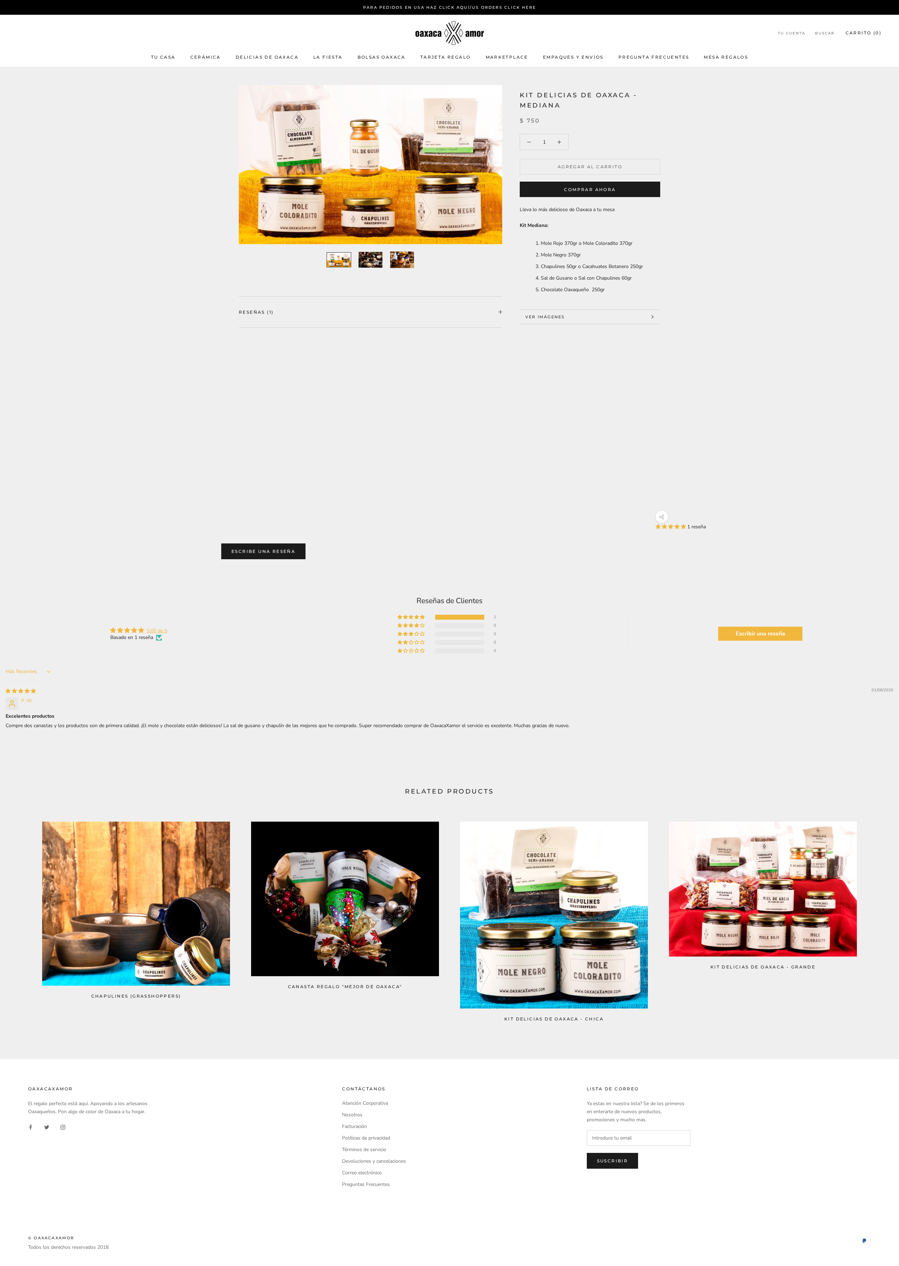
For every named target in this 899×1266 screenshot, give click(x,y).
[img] (21, 691)
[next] (877, 918)
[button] (671, 526)
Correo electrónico (362, 1172)
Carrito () (863, 33)
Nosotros (352, 1114)
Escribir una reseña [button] (760, 634)
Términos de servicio (364, 1149)
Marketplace (507, 57)
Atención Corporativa (365, 1103)
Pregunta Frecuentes (653, 57)
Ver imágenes (545, 316)
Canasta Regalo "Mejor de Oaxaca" (345, 986)
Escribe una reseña (263, 551)
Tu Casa (163, 57)
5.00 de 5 (157, 630)
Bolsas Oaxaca (381, 57)
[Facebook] (30, 1127)
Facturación (354, 1126)
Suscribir (612, 1160)
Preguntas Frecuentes (366, 1184)
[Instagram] (62, 1127)
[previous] (22, 918)
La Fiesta (328, 57)
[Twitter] (46, 1127)
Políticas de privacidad (366, 1138)
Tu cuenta (791, 33)
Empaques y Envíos (573, 57)
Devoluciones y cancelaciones (374, 1161)
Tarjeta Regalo (445, 57)
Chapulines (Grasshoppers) (136, 996)
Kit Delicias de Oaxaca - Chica (554, 1019)
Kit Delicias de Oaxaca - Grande (762, 967)
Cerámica (205, 57)
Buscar (824, 33)
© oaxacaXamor (51, 1237)
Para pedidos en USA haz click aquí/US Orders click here (449, 7)
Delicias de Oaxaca (267, 57)
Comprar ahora (590, 189)
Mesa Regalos (726, 57)
